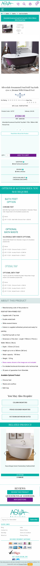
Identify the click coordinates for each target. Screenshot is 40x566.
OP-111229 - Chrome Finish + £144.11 (15, 249)
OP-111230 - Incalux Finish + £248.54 (15, 252)
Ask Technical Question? (21, 164)
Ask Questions (20, 500)
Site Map (3, 532)
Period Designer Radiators (20, 410)
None (6, 216)
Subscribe (33, 520)
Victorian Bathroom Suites (20, 417)
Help (21, 527)
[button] (5, 453)
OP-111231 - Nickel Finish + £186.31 (15, 255)
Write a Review (22, 100)
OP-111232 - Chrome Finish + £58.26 (15, 285)
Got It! (30, 564)
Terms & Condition (25, 532)
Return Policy (24, 530)
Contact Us (4, 530)
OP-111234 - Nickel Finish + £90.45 (15, 291)
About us (3, 535)
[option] (7, 29)
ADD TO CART (23, 155)
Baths (7, 13)
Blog (2, 527)
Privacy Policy (24, 535)
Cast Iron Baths (23, 13)
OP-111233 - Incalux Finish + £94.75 (15, 288)
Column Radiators (20, 402)
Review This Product (20, 492)
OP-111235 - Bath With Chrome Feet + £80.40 (18, 219)
